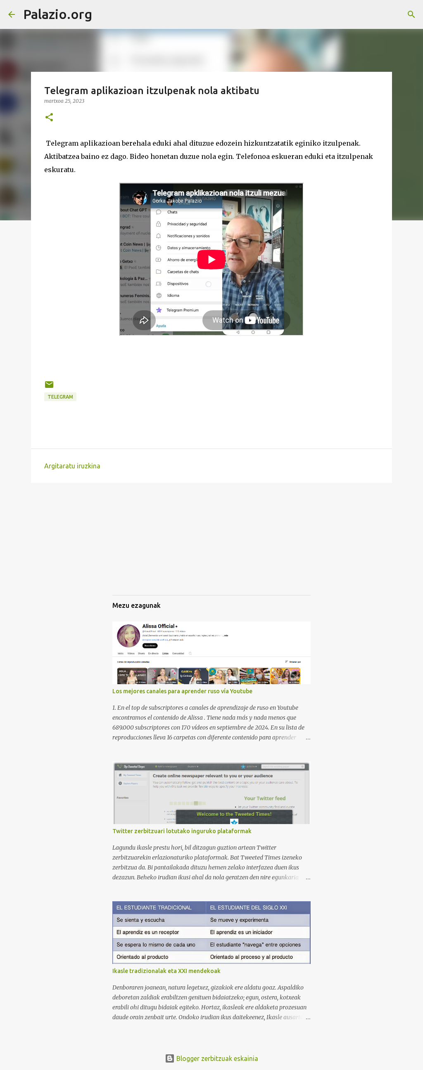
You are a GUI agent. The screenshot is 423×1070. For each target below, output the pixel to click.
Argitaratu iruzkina (72, 466)
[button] (49, 117)
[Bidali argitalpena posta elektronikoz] (49, 387)
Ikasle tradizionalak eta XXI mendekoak (166, 971)
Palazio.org (57, 14)
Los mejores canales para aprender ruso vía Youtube (182, 691)
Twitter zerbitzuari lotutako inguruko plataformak (182, 831)
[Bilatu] (104, 14)
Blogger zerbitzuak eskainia (216, 1058)
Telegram (60, 396)
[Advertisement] (153, 546)
